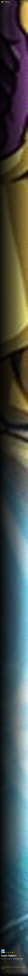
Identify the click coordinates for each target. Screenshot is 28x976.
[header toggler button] (26, 2)
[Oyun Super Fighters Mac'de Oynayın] (14, 963)
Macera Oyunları (7, 958)
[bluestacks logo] (5, 2)
